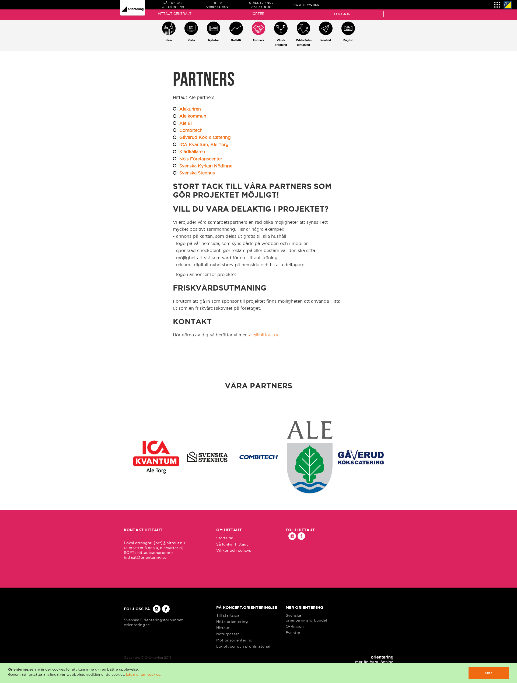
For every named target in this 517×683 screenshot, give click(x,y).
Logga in (342, 14)
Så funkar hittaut (232, 544)
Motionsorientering (234, 640)
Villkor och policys (233, 550)
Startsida (224, 538)
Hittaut (223, 628)
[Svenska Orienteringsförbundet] (508, 5)
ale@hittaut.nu (264, 334)
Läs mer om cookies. (143, 674)
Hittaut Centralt (174, 13)
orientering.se (137, 625)
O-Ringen (295, 626)
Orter (258, 13)
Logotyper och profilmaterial (243, 646)
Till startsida (227, 615)
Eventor (293, 632)
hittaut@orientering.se (145, 557)
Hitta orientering (232, 621)
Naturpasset (227, 634)
